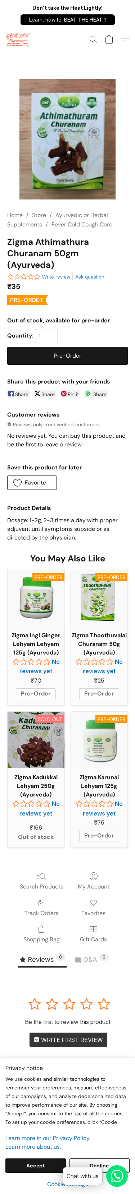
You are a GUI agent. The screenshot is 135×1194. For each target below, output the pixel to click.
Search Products (41, 886)
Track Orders (41, 913)
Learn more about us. (33, 1147)
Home (15, 215)
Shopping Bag (41, 939)
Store (39, 215)
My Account (93, 886)
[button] (68, 19)
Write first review (71, 1039)
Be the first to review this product (68, 1021)
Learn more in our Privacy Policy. (47, 1138)
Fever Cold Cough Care (81, 224)
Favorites (93, 913)
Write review (56, 277)
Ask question (89, 277)
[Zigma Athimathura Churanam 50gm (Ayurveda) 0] (67, 139)
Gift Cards (93, 939)
